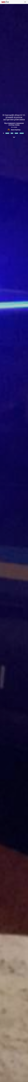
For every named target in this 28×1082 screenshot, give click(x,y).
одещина (16, 133)
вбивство (7, 133)
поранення (21, 133)
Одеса (12, 133)
